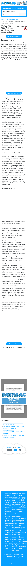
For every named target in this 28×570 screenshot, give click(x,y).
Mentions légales (18, 554)
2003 (19, 447)
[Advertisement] (14, 76)
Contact (10, 554)
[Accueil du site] (14, 3)
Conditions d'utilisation (11, 556)
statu (15, 450)
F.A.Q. (5, 554)
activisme (9, 450)
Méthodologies (23, 541)
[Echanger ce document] (14, 398)
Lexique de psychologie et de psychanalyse (23, 532)
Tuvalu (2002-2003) (8, 430)
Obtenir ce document (15, 36)
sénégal (9, 447)
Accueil (3, 19)
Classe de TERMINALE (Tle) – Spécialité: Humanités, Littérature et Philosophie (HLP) (15, 504)
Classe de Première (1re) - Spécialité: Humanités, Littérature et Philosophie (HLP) (8, 506)
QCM (20, 548)
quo (20, 450)
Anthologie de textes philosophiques (9, 495)
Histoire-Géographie (12, 19)
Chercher (22, 15)
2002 (15, 447)
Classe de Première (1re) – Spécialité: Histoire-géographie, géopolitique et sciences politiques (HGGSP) (8, 523)
